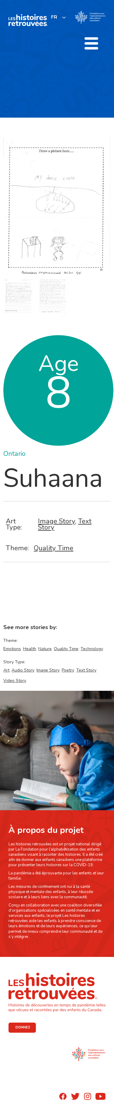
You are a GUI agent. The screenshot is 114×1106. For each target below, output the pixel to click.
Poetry (68, 670)
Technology (92, 649)
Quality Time (53, 548)
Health (29, 649)
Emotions (12, 649)
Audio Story (23, 670)
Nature (45, 649)
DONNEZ (23, 1027)
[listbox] (58, 17)
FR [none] (54, 17)
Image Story (56, 521)
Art (6, 670)
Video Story (14, 680)
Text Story (86, 670)
